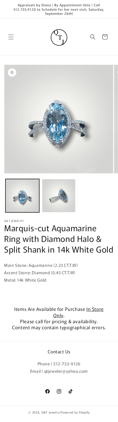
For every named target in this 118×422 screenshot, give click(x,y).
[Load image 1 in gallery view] (22, 196)
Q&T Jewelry (50, 412)
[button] (11, 37)
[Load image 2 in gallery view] (59, 196)
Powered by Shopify (75, 412)
